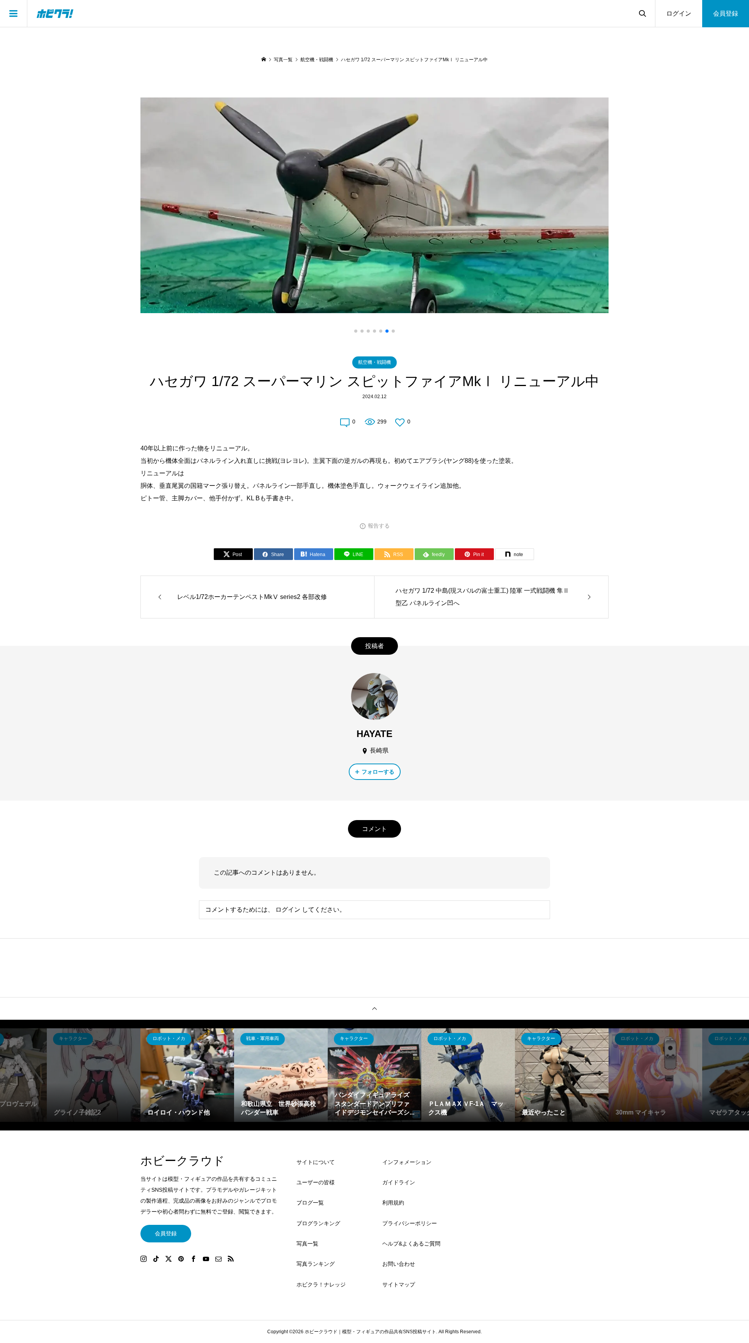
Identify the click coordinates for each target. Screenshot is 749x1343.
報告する (379, 526)
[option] (93, 1075)
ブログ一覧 (310, 1202)
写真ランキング (315, 1264)
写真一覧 (307, 1243)
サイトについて (315, 1162)
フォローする (378, 772)
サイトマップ (398, 1284)
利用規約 (393, 1202)
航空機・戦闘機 (374, 362)
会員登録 (725, 13)
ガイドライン (398, 1182)
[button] (355, 331)
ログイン (678, 13)
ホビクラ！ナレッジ (321, 1284)
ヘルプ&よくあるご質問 (411, 1243)
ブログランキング (318, 1223)
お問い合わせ (398, 1264)
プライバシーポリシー (409, 1223)
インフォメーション (406, 1162)
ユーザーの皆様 (315, 1182)
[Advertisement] (538, 1228)
